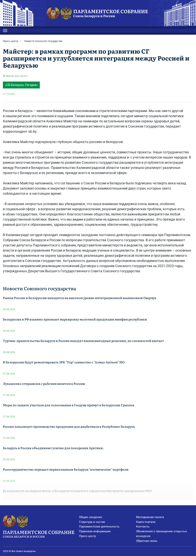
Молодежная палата (150, 517)
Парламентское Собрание (38, 533)
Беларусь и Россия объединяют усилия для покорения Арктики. (53, 448)
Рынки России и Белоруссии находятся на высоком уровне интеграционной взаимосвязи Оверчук (79, 297)
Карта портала (145, 522)
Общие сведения (90, 517)
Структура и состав (92, 522)
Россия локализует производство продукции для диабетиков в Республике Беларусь (69, 426)
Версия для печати (16, 76)
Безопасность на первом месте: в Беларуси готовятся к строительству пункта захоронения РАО (77, 490)
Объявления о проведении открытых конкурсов (161, 534)
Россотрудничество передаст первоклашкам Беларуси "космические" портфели (65, 469)
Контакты (142, 526)
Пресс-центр (10, 41)
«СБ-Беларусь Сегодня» (21, 85)
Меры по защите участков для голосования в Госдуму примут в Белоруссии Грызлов (68, 405)
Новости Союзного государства (43, 41)
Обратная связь (146, 541)
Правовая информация (95, 531)
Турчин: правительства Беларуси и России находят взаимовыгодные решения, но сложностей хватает (83, 340)
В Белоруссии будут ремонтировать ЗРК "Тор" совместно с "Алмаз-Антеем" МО (64, 362)
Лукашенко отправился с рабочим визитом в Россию (44, 383)
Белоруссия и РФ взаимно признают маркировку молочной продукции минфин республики (75, 319)
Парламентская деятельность (99, 526)
